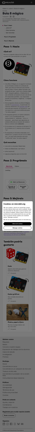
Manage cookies (17, 228)
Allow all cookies (17, 224)
